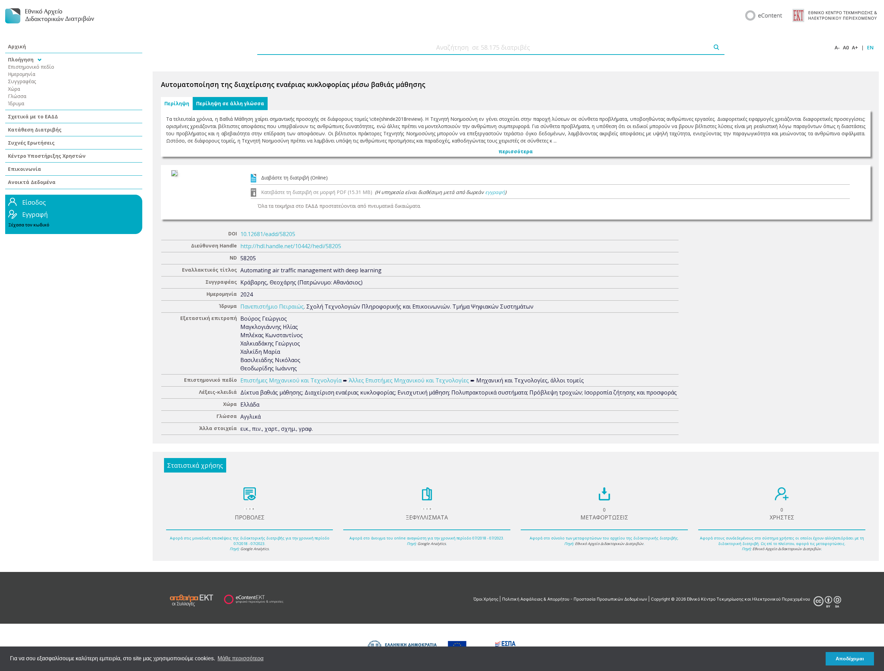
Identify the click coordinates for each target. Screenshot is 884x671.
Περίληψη (176, 103)
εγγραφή (495, 192)
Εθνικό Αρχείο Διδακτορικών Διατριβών (609, 543)
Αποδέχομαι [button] (850, 658)
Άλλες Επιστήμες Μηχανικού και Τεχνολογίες (409, 380)
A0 (846, 47)
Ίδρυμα (16, 103)
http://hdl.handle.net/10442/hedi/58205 (290, 246)
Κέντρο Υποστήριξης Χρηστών (47, 156)
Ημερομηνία (21, 74)
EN (870, 47)
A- (837, 47)
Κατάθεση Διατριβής (34, 129)
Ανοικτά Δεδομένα (32, 182)
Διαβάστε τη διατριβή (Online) (294, 177)
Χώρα (14, 89)
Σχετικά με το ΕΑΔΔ (33, 116)
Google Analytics (254, 548)
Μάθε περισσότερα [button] (240, 658)
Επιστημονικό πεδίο (31, 67)
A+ (855, 47)
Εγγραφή (35, 214)
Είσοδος (34, 202)
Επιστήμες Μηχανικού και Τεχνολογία (291, 380)
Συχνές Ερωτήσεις (31, 142)
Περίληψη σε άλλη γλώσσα (230, 103)
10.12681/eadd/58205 (267, 234)
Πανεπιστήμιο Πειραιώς (272, 306)
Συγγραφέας (22, 81)
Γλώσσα (17, 96)
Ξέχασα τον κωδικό (28, 225)
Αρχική (17, 46)
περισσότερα (515, 151)
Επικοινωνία (24, 169)
